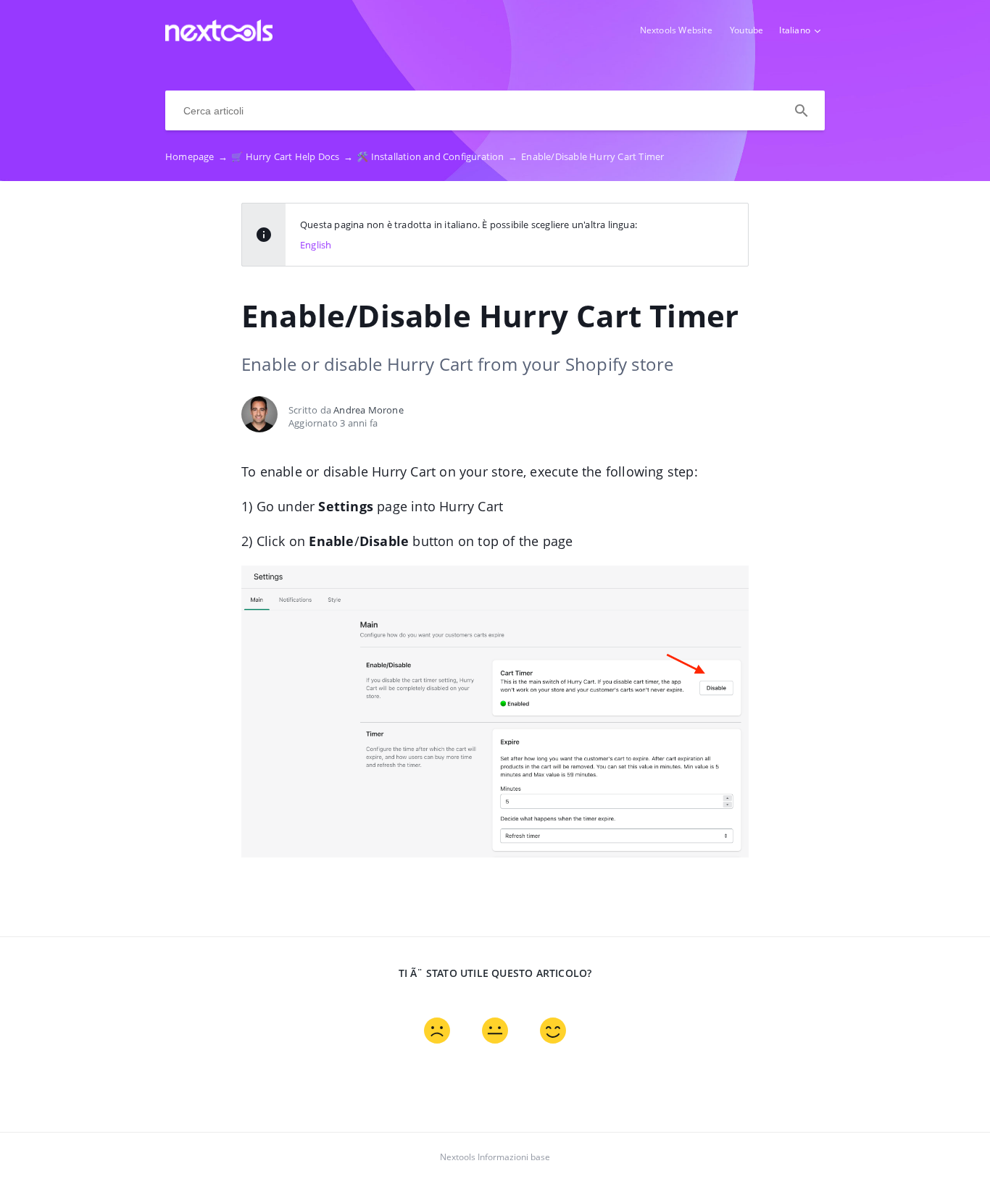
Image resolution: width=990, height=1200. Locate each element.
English (315, 244)
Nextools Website (676, 30)
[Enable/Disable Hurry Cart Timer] (219, 37)
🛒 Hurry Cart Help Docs (292, 156)
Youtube (746, 30)
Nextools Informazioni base (495, 1157)
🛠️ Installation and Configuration (437, 156)
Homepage (196, 156)
